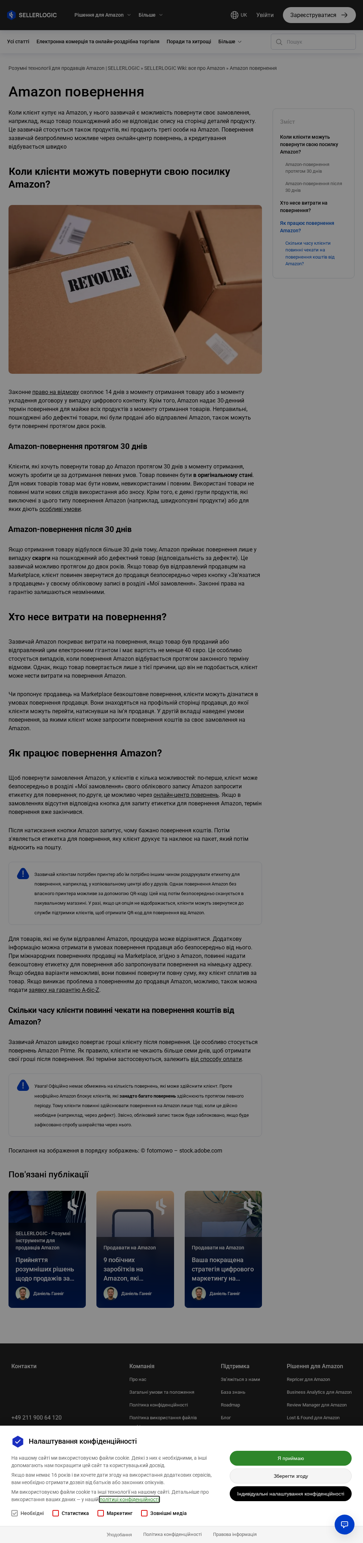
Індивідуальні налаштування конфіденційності (290, 1494)
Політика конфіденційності (172, 1534)
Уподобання (119, 1534)
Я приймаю (291, 1458)
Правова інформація (235, 1534)
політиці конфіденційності (129, 1499)
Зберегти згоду (291, 1476)
